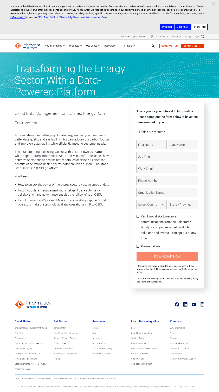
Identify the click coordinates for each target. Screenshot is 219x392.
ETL (133, 328)
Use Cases (91, 45)
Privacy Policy (191, 279)
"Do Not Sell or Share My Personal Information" (70, 17)
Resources (109, 45)
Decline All (183, 26)
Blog (94, 333)
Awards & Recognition (180, 343)
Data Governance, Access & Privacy (30, 364)
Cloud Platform (24, 321)
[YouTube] (194, 304)
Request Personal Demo (64, 338)
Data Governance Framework (144, 348)
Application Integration (141, 364)
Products (74, 45)
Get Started (61, 321)
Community (97, 338)
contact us (169, 45)
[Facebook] (177, 304)
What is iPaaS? (137, 338)
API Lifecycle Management (66, 353)
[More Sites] (202, 37)
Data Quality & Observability (27, 353)
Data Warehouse (138, 343)
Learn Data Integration (145, 321)
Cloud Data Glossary (101, 353)
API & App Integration (24, 348)
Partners (127, 45)
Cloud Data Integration (141, 333)
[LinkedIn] (185, 304)
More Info (200, 26)
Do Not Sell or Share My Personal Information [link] (95, 378)
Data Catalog (20, 338)
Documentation (99, 343)
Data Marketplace (22, 369)
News (172, 333)
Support (175, 36)
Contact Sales (60, 343)
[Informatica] (27, 46)
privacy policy (143, 269)
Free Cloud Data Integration (66, 333)
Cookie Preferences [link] (63, 378)
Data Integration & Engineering (28, 343)
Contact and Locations (180, 348)
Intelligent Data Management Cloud (31, 328)
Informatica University (102, 348)
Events (95, 328)
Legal (17, 378)
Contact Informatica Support (183, 359)
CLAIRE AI (19, 333)
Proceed (167, 26)
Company (161, 36)
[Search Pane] (153, 46)
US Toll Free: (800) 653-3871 (134, 36)
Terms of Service (148, 282)
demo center (192, 45)
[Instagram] (202, 304)
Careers (173, 338)
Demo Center (60, 328)
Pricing (187, 36)
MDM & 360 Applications (26, 359)
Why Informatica (53, 45)
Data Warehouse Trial (63, 348)
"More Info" (17, 17)
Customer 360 (137, 359)
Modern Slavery (44, 378)
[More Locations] (152, 37)
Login (196, 36)
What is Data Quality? (140, 353)
